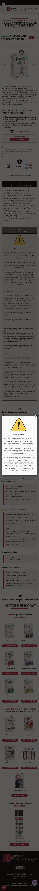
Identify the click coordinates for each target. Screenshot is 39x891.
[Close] (36, 416)
